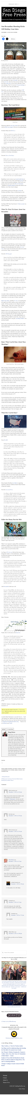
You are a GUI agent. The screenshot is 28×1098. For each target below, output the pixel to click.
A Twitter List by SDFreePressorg (8, 1021)
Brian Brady (11, 859)
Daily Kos (18, 632)
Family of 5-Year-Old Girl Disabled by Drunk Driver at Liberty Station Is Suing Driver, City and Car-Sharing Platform (13, 1059)
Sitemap (5, 1075)
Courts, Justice (21, 768)
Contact (5, 1078)
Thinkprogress (12, 799)
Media (16, 770)
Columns (15, 768)
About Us (5, 1080)
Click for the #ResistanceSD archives (14, 1006)
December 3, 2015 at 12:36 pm (15, 831)
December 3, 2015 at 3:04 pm (17, 884)
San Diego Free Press (14, 12)
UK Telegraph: (9, 253)
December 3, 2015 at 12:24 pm (15, 792)
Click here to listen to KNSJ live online (14, 1038)
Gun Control (11, 770)
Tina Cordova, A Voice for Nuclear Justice (12, 1046)
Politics (20, 770)
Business (10, 768)
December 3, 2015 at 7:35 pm (17, 915)
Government (4, 770)
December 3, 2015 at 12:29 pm (15, 815)
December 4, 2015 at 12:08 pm (15, 933)
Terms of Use (6, 1082)
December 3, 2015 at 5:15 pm (15, 902)
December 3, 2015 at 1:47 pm (15, 861)
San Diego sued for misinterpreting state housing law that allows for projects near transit (13, 1049)
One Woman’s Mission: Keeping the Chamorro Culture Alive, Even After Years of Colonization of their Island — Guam (13, 1053)
